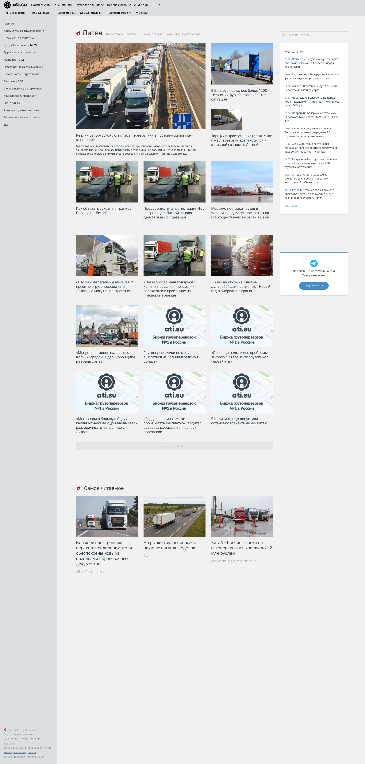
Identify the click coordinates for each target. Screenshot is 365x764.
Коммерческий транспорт (20, 95)
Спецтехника (12, 102)
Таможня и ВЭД (13, 81)
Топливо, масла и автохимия (21, 117)
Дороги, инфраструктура (19, 52)
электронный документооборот (23, 738)
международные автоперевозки (183, 33)
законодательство (15, 752)
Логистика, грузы (14, 59)
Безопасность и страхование (21, 74)
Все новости (292, 205)
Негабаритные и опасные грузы (23, 66)
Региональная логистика (19, 38)
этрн (48, 747)
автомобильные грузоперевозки (23, 747)
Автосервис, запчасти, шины (21, 110)
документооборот (14, 756)
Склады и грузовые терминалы (23, 88)
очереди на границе (152, 33)
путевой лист (35, 756)
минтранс (9, 743)
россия (32, 752)
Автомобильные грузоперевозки (24, 30)
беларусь (132, 33)
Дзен (7, 124)
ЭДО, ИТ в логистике (16, 45)
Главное (9, 23)
